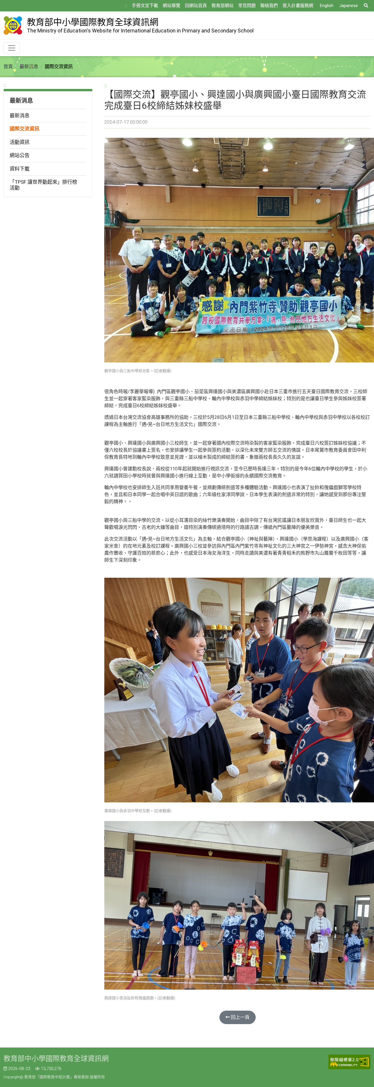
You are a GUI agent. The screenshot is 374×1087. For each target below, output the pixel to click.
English (326, 5)
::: (125, 5)
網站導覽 (171, 5)
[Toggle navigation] (12, 48)
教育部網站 (222, 5)
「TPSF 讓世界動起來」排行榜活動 (43, 185)
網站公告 (20, 155)
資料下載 (20, 169)
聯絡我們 (269, 5)
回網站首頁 (196, 5)
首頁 (8, 66)
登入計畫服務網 (298, 5)
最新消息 (20, 115)
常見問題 (247, 5)
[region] (48, 139)
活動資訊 (20, 142)
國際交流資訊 (24, 129)
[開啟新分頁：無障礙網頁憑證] (349, 1062)
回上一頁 (240, 1017)
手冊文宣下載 (145, 5)
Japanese (348, 5)
